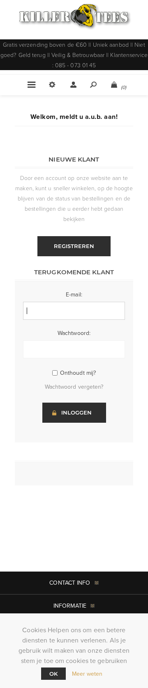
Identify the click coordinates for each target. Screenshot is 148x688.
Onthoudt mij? (78, 373)
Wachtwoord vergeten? (74, 387)
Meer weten (87, 674)
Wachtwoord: (74, 333)
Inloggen (76, 412)
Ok (53, 673)
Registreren (74, 246)
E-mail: (74, 294)
